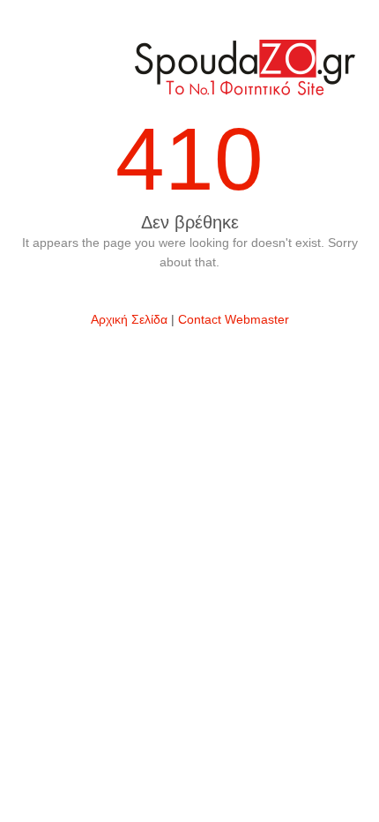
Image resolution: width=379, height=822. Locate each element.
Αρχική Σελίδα (129, 319)
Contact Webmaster (233, 319)
